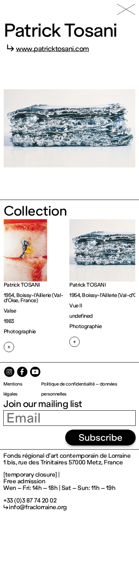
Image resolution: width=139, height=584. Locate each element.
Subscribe (100, 437)
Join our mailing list (42, 403)
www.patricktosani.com (52, 49)
